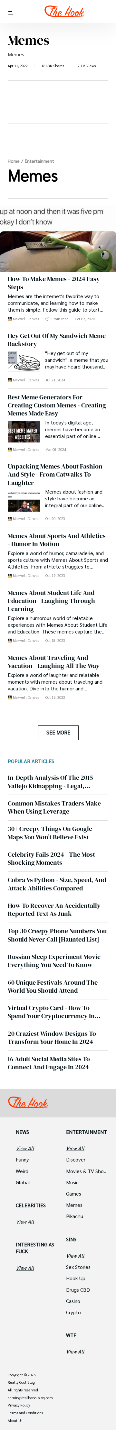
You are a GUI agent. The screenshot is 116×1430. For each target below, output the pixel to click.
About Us (15, 1421)
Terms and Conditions (25, 1413)
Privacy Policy (19, 1405)
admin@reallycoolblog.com (30, 1398)
